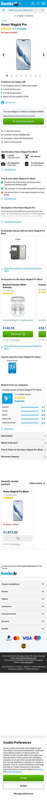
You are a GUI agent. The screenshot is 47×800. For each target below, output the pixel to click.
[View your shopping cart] (43, 4)
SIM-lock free (10, 103)
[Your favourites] (38, 4)
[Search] (43, 10)
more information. (27, 662)
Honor (4, 21)
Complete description (12, 222)
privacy (40, 769)
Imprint (26, 667)
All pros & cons (10, 199)
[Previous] (3, 54)
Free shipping (15, 340)
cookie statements (14, 772)
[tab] (7, 75)
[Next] (43, 54)
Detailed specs (10, 170)
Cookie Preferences (38, 667)
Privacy (19, 667)
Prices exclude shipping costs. (26, 658)
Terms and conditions (16, 669)
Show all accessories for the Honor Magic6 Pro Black (23, 269)
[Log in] (33, 4)
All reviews (8, 429)
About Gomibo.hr (8, 667)
